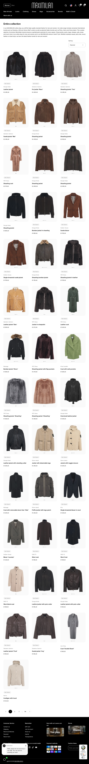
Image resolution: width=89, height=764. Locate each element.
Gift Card (27, 726)
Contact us (6, 726)
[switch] (83, 757)
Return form (6, 736)
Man (13, 5)
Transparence (29, 736)
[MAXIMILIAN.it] (42, 5)
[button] (66, 5)
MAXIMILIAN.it (18, 761)
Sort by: (70, 40)
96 (26, 711)
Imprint (27, 734)
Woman (7, 5)
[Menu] (86, 746)
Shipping (6, 729)
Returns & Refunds (8, 731)
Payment (6, 734)
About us (27, 731)
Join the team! (29, 729)
